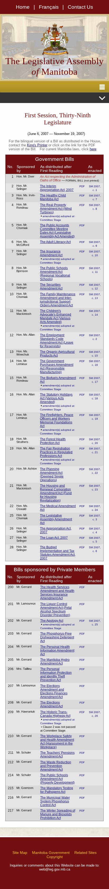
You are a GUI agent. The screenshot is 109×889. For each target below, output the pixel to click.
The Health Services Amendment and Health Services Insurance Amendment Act (57, 592)
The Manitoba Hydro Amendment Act (55, 661)
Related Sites (85, 852)
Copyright (55, 857)
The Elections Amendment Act (51, 704)
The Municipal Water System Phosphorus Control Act (55, 801)
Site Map (19, 852)
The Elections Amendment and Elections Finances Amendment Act (53, 691)
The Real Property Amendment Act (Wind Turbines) (56, 208)
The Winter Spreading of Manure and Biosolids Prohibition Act (57, 814)
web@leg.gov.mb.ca (54, 869)
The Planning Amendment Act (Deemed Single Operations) (51, 474)
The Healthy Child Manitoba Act (53, 197)
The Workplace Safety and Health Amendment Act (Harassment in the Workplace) (57, 741)
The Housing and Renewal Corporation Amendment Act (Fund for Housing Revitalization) (56, 493)
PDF (82, 186)
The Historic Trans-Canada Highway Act (55, 714)
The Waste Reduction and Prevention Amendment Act (55, 765)
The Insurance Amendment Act (51, 253)
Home (23, 7)
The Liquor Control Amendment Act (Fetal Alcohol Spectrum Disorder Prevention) (56, 609)
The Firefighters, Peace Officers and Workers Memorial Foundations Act (56, 420)
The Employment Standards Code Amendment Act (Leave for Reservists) (56, 340)
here (93, 149)
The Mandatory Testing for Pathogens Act (56, 790)
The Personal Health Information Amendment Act (57, 650)
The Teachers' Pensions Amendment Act (57, 754)
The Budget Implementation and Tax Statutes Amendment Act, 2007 (57, 552)
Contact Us (80, 7)
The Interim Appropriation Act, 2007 (57, 188)
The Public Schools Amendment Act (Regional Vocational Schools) (55, 273)
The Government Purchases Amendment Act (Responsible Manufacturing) (56, 366)
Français (49, 7)
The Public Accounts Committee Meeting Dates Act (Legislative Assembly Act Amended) (57, 230)
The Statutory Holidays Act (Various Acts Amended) (56, 398)
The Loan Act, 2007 (54, 538)
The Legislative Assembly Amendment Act (56, 519)
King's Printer (37, 145)
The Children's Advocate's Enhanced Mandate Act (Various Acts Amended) (55, 316)
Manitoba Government (51, 852)
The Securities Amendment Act (51, 286)
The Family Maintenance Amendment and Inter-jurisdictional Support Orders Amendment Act (57, 299)
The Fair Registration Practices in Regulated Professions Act (56, 452)
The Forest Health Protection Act (53, 441)
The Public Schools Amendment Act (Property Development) (57, 778)
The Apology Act (51, 621)
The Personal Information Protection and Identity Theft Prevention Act (56, 674)
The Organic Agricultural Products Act (57, 353)
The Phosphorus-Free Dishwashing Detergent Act (57, 637)
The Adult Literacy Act (55, 242)
